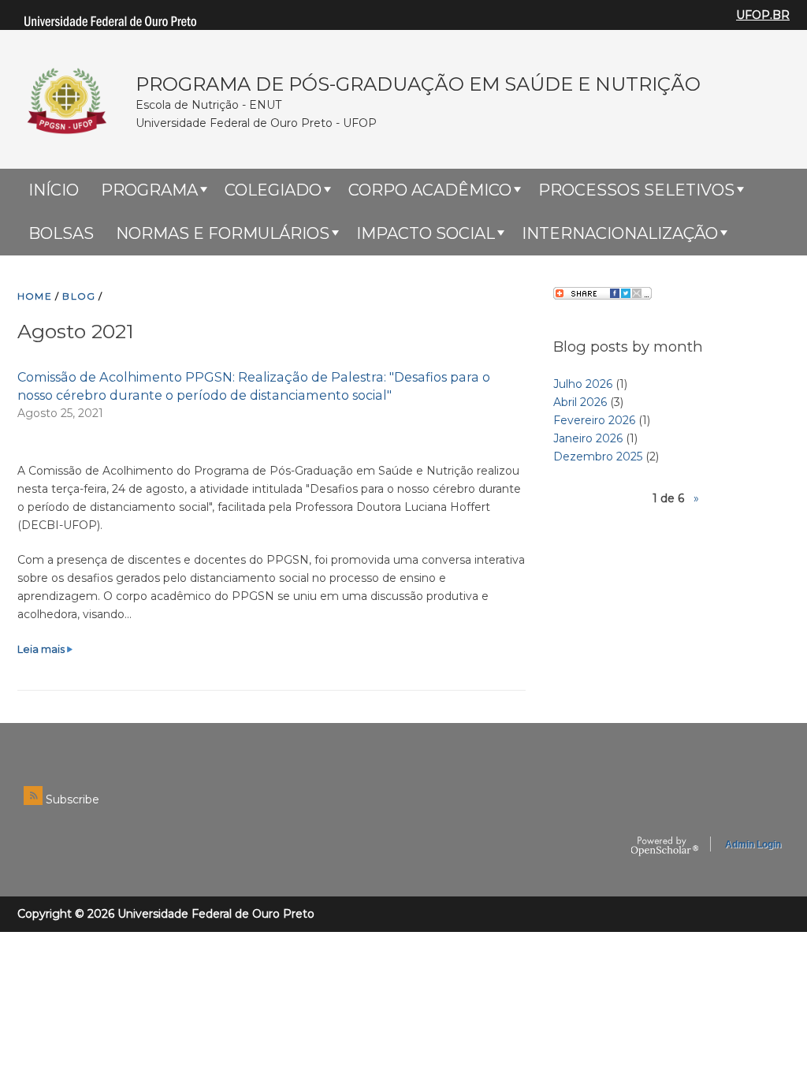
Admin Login (753, 844)
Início (53, 190)
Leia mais (45, 649)
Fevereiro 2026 (594, 420)
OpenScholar (664, 847)
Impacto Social (425, 233)
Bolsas (61, 233)
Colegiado (273, 190)
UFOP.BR (763, 15)
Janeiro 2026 (588, 438)
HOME (34, 296)
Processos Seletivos (636, 190)
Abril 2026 (580, 402)
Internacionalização (620, 233)
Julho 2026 (582, 384)
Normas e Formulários (222, 233)
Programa (149, 190)
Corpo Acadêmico (429, 190)
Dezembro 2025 (597, 456)
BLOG (78, 296)
